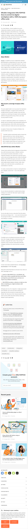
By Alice (13, 416)
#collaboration (11, 348)
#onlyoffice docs (5, 353)
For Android (13, 473)
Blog (2, 8)
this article (6, 310)
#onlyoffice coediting (13, 351)
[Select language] (26, 4)
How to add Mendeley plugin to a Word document (12, 413)
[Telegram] (10, 25)
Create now (24, 385)
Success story (4, 9)
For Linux (6, 473)
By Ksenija (14, 22)
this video (14, 266)
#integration (19, 348)
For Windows (2, 473)
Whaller (2, 60)
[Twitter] (4, 25)
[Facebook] (2, 25)
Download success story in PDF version (11, 333)
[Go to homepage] (7, 4)
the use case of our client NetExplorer (14, 323)
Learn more (9, 518)
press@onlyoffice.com (8, 341)
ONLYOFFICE (7, 8)
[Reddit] (8, 25)
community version (17, 314)
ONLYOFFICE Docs (16, 8)
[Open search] (23, 4)
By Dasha (14, 462)
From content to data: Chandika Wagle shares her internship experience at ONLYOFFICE (14, 459)
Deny (5, 521)
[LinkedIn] (6, 25)
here (6, 330)
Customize (14, 521)
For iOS (17, 473)
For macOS (9, 473)
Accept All (5, 526)
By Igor (13, 439)
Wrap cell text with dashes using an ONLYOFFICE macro (11, 436)
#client (3, 348)
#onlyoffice (4, 351)
